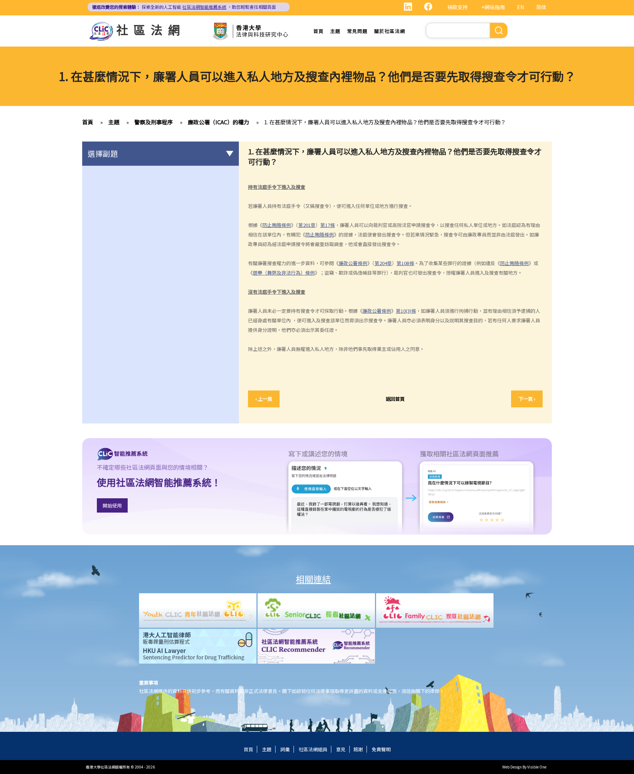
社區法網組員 (313, 749)
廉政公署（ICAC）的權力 (218, 122)
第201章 (307, 224)
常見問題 (357, 30)
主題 (335, 30)
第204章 (383, 263)
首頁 (318, 30)
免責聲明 (381, 749)
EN (520, 7)
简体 (541, 7)
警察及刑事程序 (153, 122)
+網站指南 (493, 7)
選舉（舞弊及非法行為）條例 (284, 272)
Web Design (512, 767)
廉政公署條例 (353, 263)
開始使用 (112, 505)
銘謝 (358, 749)
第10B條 (405, 263)
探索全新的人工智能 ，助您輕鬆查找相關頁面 (184, 7)
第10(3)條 (406, 310)
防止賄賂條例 (276, 224)
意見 (341, 749)
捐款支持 (457, 7)
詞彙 (285, 749)
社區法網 (150, 29)
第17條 (327, 224)
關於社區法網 (389, 30)
